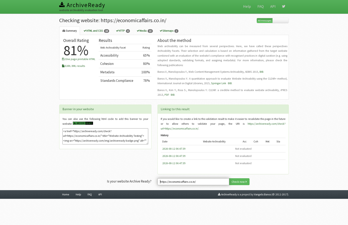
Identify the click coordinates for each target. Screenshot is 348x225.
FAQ (260, 6)
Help (247, 6)
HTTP (123, 30)
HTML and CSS (97, 30)
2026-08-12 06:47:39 (173, 148)
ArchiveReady (85, 5)
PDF (167, 94)
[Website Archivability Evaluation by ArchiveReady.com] (83, 123)
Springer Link (218, 83)
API (273, 6)
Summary (71, 30)
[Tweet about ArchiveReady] (283, 6)
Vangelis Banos (262, 194)
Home (65, 194)
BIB (261, 72)
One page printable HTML (79, 59)
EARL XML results (74, 66)
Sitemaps (170, 30)
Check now (238, 182)
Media (145, 30)
